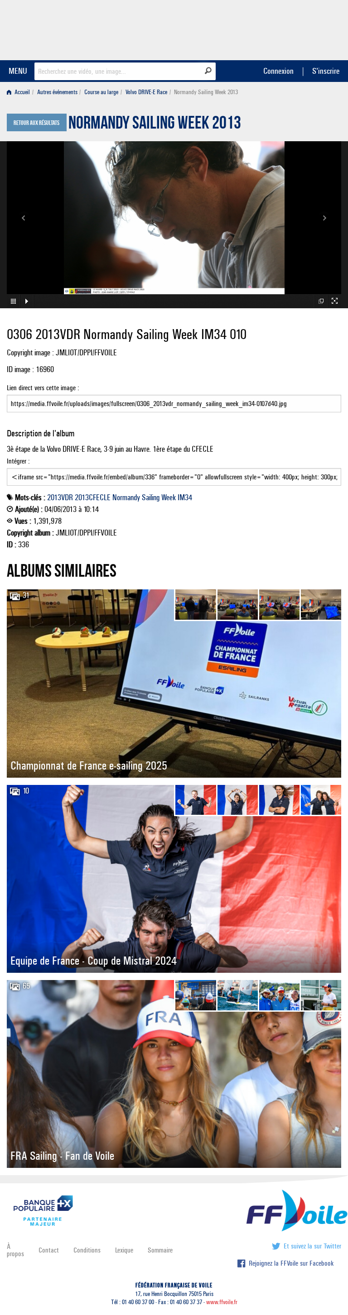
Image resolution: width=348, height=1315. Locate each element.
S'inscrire (325, 71)
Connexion (278, 71)
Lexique (124, 1250)
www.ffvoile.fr (221, 1302)
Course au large (101, 92)
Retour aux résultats (36, 123)
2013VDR (60, 497)
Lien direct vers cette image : (43, 387)
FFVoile (284, 29)
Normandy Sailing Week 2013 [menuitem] (206, 92)
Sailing (151, 497)
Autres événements (57, 92)
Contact (49, 1250)
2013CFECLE (93, 497)
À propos (15, 1250)
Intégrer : (18, 461)
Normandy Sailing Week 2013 (154, 125)
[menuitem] (20, 92)
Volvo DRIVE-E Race (146, 92)
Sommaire (160, 1250)
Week (168, 497)
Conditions (87, 1250)
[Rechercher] (208, 70)
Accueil (21, 92)
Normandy (126, 497)
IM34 (185, 497)
